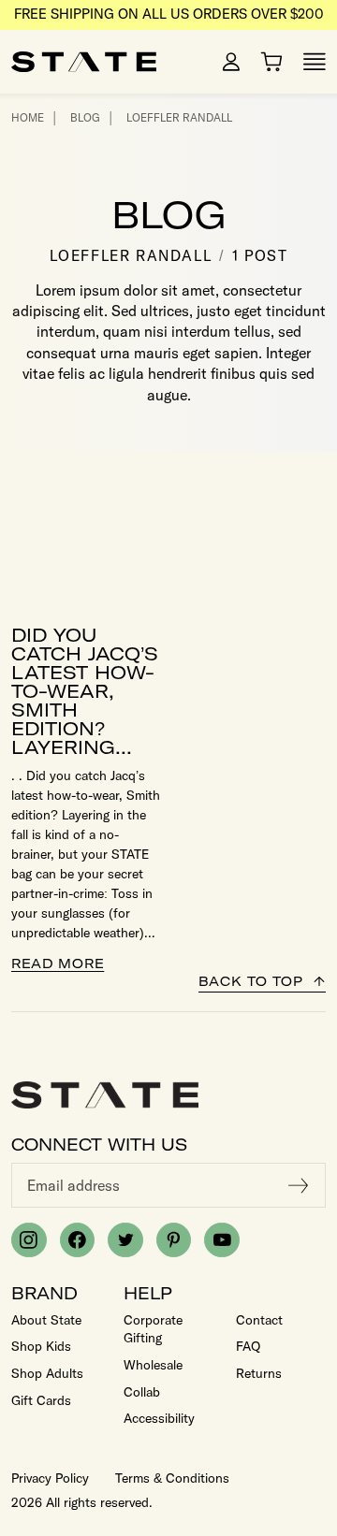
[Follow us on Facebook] (77, 1240)
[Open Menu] (314, 62)
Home (27, 117)
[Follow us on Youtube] (222, 1240)
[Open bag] (271, 62)
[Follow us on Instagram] (29, 1240)
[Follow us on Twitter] (125, 1240)
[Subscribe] (298, 1185)
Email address (73, 1185)
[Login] (231, 62)
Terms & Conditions (172, 1478)
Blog (85, 117)
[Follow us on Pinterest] (174, 1240)
